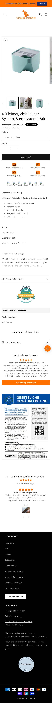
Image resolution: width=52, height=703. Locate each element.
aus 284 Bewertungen (26, 483)
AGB (6, 549)
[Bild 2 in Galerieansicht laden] (26, 103)
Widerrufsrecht (11, 566)
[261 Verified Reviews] (26, 304)
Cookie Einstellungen (13, 583)
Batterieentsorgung (13, 616)
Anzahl (4, 143)
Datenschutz (10, 560)
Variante (5, 132)
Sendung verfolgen (12, 588)
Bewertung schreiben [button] (26, 382)
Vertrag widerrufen (15, 596)
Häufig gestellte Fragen (15, 611)
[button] (5, 14)
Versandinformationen (31, 266)
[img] (26, 480)
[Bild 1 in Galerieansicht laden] (12, 103)
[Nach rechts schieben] (49, 104)
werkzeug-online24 (28, 698)
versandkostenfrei (14, 128)
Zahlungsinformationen (15, 571)
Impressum (9, 543)
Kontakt (8, 554)
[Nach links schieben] (3, 104)
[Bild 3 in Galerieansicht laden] (39, 103)
